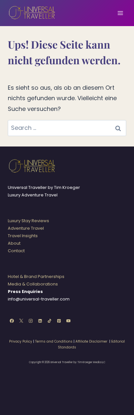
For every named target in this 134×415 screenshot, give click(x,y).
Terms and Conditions (54, 341)
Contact (16, 251)
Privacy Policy (20, 341)
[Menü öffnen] (120, 13)
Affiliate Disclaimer (91, 341)
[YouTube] (68, 320)
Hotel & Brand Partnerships (36, 276)
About (14, 243)
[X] (21, 320)
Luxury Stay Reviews (28, 220)
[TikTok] (50, 320)
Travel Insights (23, 235)
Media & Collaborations (33, 284)
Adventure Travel (26, 228)
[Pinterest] (59, 320)
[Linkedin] (40, 320)
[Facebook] (12, 320)
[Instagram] (31, 320)
